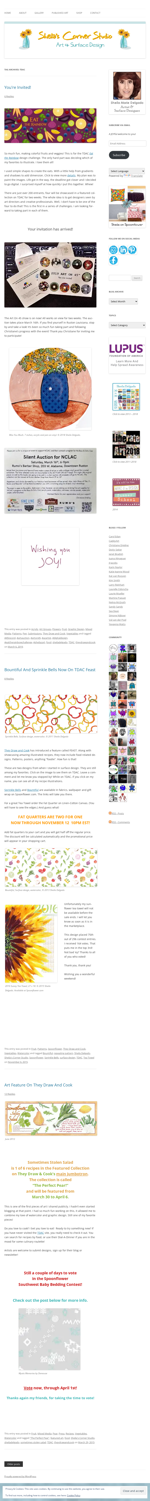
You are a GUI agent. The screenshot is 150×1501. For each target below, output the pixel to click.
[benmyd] (132, 648)
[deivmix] (122, 732)
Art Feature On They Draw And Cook (38, 1085)
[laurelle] (132, 732)
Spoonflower (55, 1048)
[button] (31, 944)
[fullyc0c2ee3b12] (132, 769)
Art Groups (45, 629)
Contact (95, 12)
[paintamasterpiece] (122, 787)
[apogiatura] (113, 694)
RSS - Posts (117, 813)
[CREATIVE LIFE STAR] (122, 722)
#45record (10, 638)
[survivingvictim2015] (132, 722)
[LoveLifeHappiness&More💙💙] (132, 676)
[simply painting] (122, 769)
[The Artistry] (113, 648)
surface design (67, 1057)
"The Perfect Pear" (39, 1438)
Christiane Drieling (119, 545)
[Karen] (132, 666)
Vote (28, 1387)
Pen (25, 633)
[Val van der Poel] (132, 685)
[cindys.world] (122, 797)
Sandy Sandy (116, 606)
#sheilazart (39, 642)
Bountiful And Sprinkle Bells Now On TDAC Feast (49, 669)
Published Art (60, 12)
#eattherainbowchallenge (18, 642)
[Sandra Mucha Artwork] (113, 741)
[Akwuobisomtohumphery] (132, 657)
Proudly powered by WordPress (20, 1476)
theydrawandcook (85, 642)
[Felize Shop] (113, 769)
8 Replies (9, 678)
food (48, 642)
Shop (79, 12)
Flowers (56, 629)
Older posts (13, 1464)
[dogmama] (132, 694)
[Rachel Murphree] (113, 759)
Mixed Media (45, 1433)
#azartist (46, 638)
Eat (91, 153)
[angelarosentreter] (132, 787)
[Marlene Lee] (132, 750)
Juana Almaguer (117, 558)
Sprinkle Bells (12, 790)
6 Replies (9, 96)
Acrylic (34, 629)
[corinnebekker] (122, 685)
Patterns (17, 633)
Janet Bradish (116, 554)
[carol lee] (113, 797)
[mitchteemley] (122, 759)
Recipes (70, 1433)
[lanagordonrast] (122, 713)
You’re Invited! (17, 87)
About (23, 12)
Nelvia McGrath (117, 602)
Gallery (39, 12)
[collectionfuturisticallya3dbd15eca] (122, 750)
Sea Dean (114, 611)
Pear (55, 1433)
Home (7, 12)
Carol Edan (115, 536)
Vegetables (72, 633)
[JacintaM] (132, 778)
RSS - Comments (120, 822)
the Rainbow (11, 158)
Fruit (64, 629)
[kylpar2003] (132, 759)
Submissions (35, 633)
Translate (137, 175)
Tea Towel (88, 1057)
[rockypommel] (113, 722)
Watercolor (23, 1053)
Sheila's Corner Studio (16, 1057)
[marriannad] (113, 732)
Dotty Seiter (115, 549)
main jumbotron (72, 1173)
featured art (56, 1438)
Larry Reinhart (116, 584)
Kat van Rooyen (117, 576)
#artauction (23, 638)
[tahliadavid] (132, 713)
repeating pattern (63, 1053)
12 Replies (9, 1094)
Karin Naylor (115, 567)
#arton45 (36, 638)
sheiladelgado (60, 642)
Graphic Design (76, 629)
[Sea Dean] (132, 741)
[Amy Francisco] (113, 657)
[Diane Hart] (113, 778)
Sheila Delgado (82, 1053)
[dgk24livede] (113, 713)
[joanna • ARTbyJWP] (122, 676)
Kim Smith (114, 580)
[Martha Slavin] (122, 657)
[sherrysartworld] (122, 666)
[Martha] (122, 704)
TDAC (71, 642)
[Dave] (113, 685)
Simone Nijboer (117, 615)
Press (62, 1433)
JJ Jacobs (113, 562)
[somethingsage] (122, 741)
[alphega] (113, 666)
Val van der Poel (117, 619)
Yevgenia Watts (117, 624)
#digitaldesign (60, 638)
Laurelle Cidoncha (118, 589)
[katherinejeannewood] (113, 787)
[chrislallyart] (113, 676)
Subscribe (119, 155)
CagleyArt (114, 540)
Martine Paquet (117, 598)
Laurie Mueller (116, 593)
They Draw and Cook (54, 633)
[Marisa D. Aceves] (122, 694)
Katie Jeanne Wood (119, 571)
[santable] (122, 778)
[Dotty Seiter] (113, 750)
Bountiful (33, 790)
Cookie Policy (73, 1495)
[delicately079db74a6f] (122, 648)
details (71, 175)
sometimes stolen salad (33, 1442)
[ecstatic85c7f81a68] (132, 704)
